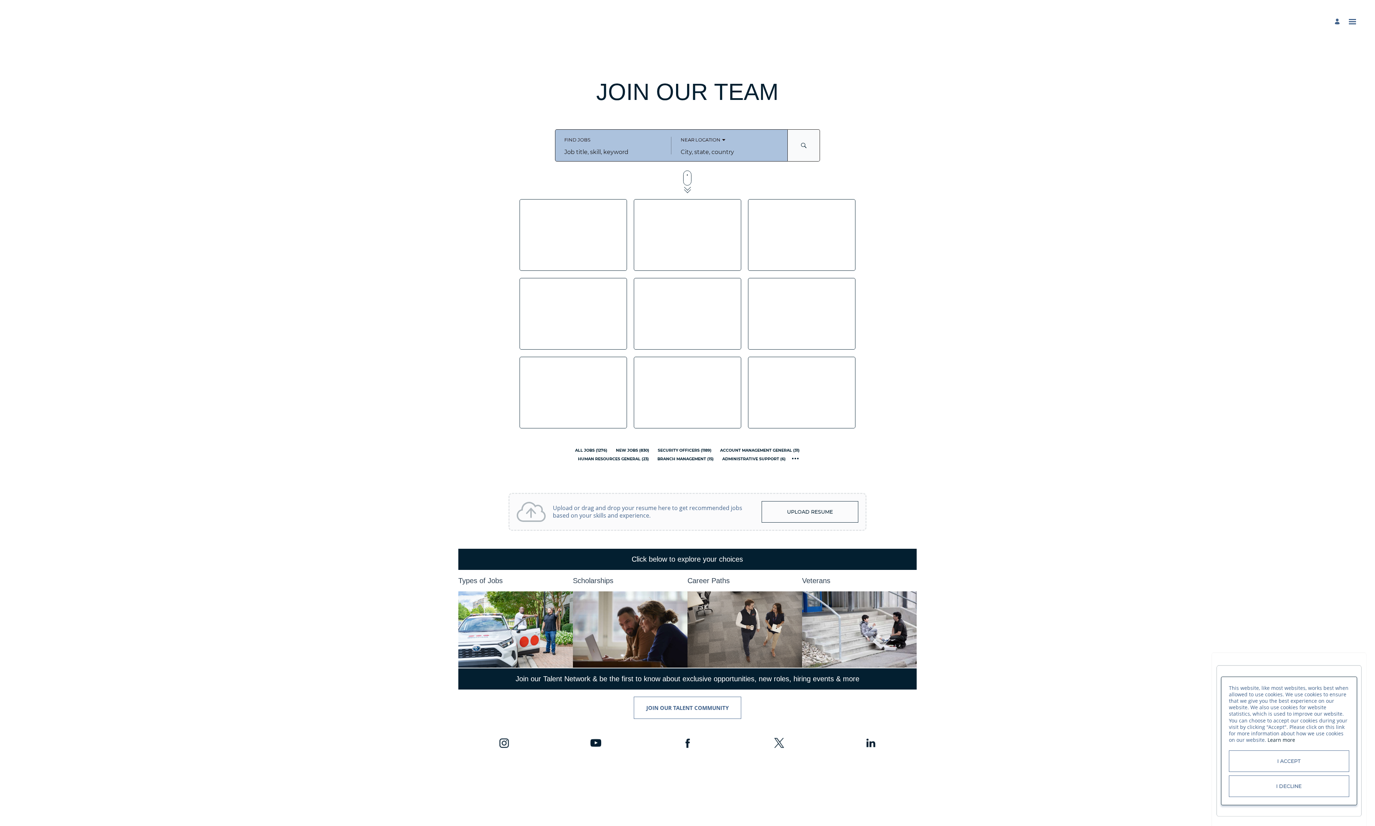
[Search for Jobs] (804, 145)
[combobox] (613, 152)
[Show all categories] (795, 459)
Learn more (1281, 739)
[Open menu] (1352, 21)
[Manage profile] (1338, 21)
